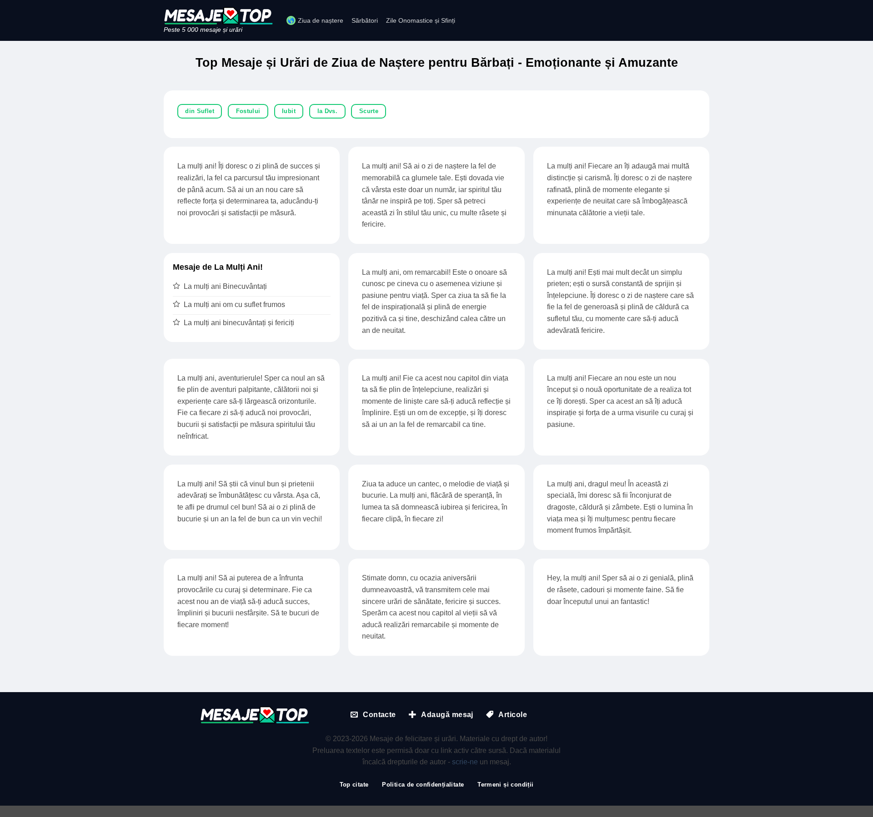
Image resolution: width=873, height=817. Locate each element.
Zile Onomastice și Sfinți (420, 20)
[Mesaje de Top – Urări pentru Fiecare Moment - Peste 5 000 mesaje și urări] (218, 15)
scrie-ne (465, 762)
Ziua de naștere (320, 20)
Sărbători (364, 20)
